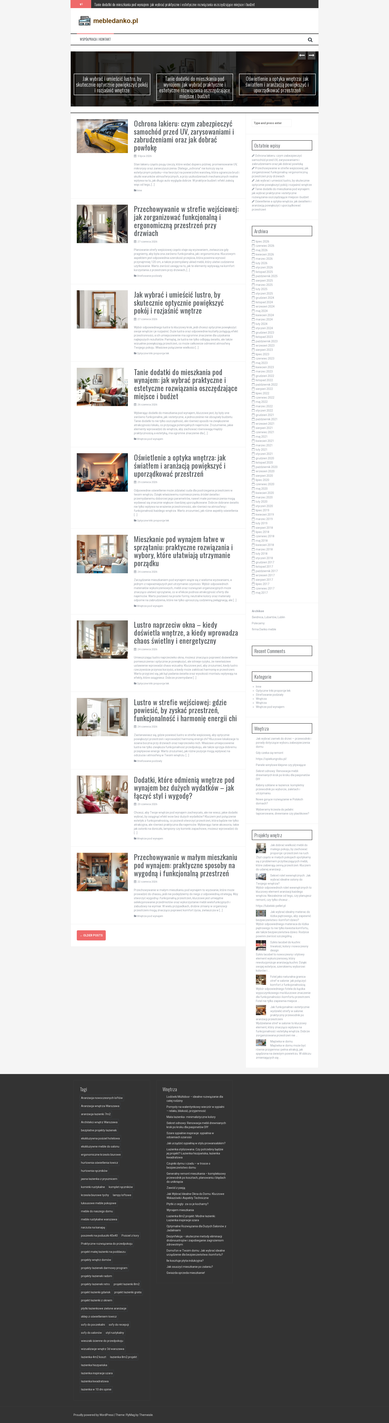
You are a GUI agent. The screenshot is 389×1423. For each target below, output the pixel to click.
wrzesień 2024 (265, 306)
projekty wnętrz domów (96, 1259)
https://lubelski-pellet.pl (271, 905)
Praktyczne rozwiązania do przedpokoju (107, 1243)
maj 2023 (262, 363)
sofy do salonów (91, 1332)
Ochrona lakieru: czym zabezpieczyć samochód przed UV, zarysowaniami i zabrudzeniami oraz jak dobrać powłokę (184, 135)
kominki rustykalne (93, 1187)
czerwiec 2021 (265, 432)
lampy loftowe (122, 1195)
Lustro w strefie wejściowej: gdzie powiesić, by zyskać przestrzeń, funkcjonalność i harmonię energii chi (185, 710)
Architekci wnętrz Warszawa (99, 1122)
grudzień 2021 (265, 415)
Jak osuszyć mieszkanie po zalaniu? (190, 1266)
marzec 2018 (264, 549)
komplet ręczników (121, 1187)
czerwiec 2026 (265, 245)
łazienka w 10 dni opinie (96, 1389)
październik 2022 (267, 384)
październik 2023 (267, 341)
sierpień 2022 (264, 388)
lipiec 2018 (262, 532)
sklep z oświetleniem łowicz (99, 1316)
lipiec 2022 (262, 393)
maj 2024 (262, 311)
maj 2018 (262, 540)
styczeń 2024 (264, 328)
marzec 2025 (264, 284)
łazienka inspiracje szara (97, 1373)
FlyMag (130, 1415)
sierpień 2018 (264, 527)
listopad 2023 (264, 336)
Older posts (91, 935)
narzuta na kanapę (93, 1227)
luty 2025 (261, 289)
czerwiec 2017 (265, 588)
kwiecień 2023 (265, 367)
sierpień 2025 (264, 280)
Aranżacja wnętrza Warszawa (100, 1106)
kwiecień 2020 (265, 493)
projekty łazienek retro (95, 1284)
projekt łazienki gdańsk (95, 1292)
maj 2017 (262, 592)
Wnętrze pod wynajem (150, 438)
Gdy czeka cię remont (269, 752)
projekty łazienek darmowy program (104, 1268)
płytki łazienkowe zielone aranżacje (103, 1308)
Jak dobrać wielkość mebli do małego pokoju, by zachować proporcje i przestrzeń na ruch (289, 849)
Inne (139, 190)
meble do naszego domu (97, 1211)
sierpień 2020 (264, 475)
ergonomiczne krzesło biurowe (101, 1154)
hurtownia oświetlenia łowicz (99, 1162)
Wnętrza (261, 698)
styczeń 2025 (264, 293)
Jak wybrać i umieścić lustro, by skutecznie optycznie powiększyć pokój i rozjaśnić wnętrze (112, 84)
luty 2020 (261, 501)
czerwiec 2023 (265, 358)
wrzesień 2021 (265, 423)
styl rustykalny (115, 1332)
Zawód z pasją (176, 1187)
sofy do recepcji (119, 1324)
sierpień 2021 (264, 428)
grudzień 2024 (265, 297)
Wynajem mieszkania (180, 1210)
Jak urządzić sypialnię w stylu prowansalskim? (196, 1143)
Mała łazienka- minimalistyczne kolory (191, 1117)
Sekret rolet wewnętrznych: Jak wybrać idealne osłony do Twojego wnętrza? (283, 879)
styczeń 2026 (264, 267)
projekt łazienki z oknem (96, 1300)
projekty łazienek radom (96, 1276)
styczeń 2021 (264, 453)
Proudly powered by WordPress (94, 1415)
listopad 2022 (264, 380)
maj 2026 (262, 250)
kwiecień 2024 (265, 315)
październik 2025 (267, 276)
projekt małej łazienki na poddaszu (103, 1251)
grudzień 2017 (265, 562)
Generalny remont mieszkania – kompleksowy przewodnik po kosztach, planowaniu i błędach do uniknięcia (196, 1177)
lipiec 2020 (262, 480)
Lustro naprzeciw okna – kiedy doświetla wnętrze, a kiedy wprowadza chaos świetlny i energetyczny (186, 632)
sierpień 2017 (264, 579)
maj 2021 (262, 436)
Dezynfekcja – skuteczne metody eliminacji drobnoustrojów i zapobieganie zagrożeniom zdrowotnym (195, 1240)
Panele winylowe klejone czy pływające (281, 765)
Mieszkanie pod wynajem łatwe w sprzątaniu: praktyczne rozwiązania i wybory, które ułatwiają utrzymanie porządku (183, 550)
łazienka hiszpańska (94, 1365)
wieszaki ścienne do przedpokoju (102, 1340)
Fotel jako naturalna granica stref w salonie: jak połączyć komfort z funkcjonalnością (288, 980)
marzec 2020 (264, 497)
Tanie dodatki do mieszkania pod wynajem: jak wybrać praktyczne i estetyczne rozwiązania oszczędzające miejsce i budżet (174, 3)
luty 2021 (261, 449)
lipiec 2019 (262, 510)
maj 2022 (262, 401)
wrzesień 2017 (265, 575)
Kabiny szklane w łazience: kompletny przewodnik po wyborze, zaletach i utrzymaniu (280, 789)
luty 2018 (261, 553)
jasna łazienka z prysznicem (99, 1179)
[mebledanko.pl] (108, 20)
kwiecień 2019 (265, 514)
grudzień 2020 (265, 458)
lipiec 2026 (262, 241)
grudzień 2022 (265, 376)
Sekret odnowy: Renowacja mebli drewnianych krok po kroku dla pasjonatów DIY (283, 775)
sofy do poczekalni (93, 1324)
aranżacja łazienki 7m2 (96, 1114)
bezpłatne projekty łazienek (99, 1130)
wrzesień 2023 (265, 345)
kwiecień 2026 (265, 254)
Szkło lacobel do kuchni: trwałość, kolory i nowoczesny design (289, 946)
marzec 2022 (264, 406)
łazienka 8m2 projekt (123, 1357)
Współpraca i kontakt (95, 39)
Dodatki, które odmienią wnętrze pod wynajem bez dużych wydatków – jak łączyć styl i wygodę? (184, 787)
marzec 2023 (264, 371)
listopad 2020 (264, 462)
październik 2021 (267, 419)
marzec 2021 (264, 445)
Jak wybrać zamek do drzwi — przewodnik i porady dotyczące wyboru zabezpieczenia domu (283, 742)
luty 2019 (261, 523)
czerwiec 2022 (265, 397)
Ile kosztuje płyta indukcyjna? (185, 1260)
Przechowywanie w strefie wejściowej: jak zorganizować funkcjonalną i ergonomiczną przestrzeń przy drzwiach (186, 220)
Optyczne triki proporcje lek (153, 353)
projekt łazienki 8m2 (127, 1284)
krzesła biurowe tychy (95, 1195)
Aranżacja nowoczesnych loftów (102, 1098)
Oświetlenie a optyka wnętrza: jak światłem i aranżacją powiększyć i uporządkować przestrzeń (277, 84)
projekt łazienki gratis (128, 1292)
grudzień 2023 (265, 332)
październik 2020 (267, 467)
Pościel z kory (130, 1235)
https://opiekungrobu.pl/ (271, 758)
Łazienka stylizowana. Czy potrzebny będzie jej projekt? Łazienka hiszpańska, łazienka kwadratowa (195, 1153)
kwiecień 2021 (265, 440)
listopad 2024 (264, 302)
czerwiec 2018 (265, 536)
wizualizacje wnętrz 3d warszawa (102, 1349)
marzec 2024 (264, 319)
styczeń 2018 (264, 558)
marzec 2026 (264, 258)
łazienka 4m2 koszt (93, 1357)
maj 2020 (262, 488)
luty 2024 (261, 323)
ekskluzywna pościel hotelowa (100, 1138)
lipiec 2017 (262, 584)
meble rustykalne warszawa (99, 1219)
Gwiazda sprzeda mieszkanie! (186, 1272)
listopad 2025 (264, 271)
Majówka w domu (281, 1041)
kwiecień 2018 (265, 545)
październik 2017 (267, 571)
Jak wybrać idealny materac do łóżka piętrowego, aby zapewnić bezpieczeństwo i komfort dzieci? (283, 916)
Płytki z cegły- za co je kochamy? (187, 1204)
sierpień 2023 (264, 349)
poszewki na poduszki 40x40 (99, 1235)
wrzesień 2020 (265, 471)
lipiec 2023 (262, 354)
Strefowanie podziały (149, 275)
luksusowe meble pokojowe (98, 1203)
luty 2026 (261, 263)
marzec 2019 (264, 519)
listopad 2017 (264, 566)
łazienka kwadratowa (95, 1381)
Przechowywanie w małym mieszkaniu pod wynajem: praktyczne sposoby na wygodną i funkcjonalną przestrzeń (185, 864)
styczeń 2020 (264, 506)
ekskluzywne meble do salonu (100, 1146)
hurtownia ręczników (94, 1170)
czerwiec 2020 (265, 484)
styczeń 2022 (264, 410)
